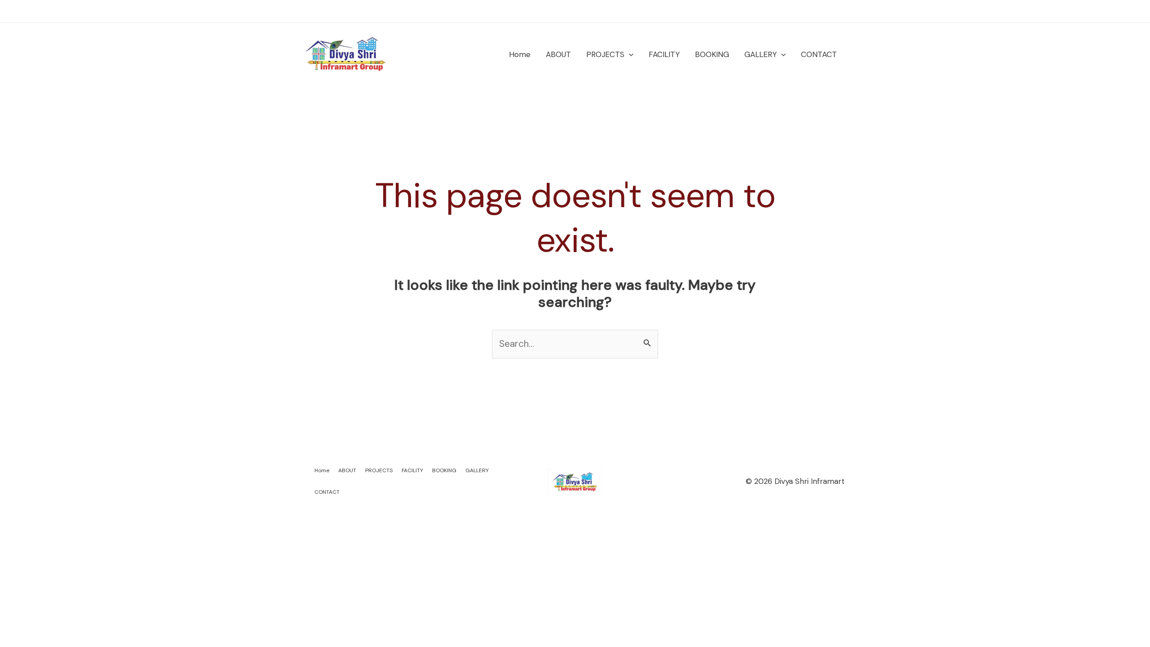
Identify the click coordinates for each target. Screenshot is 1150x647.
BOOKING (712, 54)
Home (520, 54)
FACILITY (664, 54)
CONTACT (819, 54)
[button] (628, 54)
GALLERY (760, 54)
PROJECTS (605, 54)
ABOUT (558, 54)
